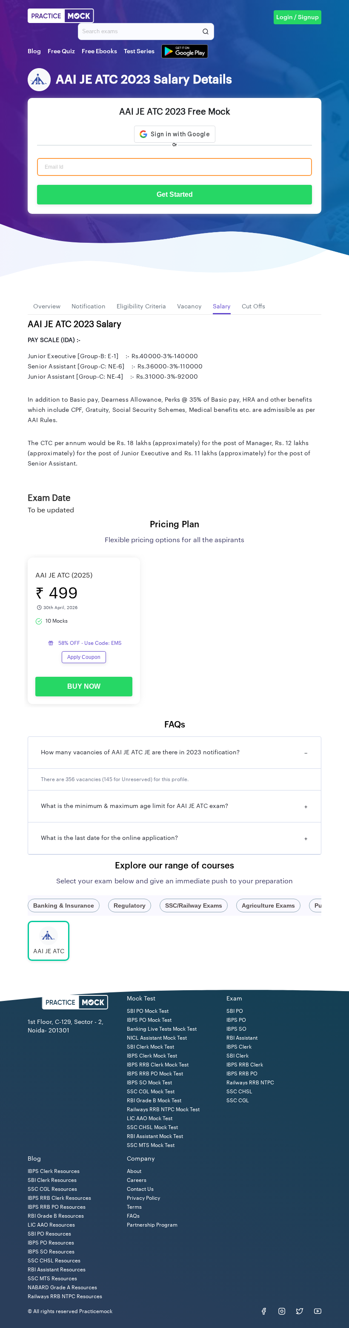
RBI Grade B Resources (56, 1216)
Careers (136, 1180)
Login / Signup (297, 17)
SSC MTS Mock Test (150, 1145)
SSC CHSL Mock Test (152, 1127)
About (134, 1171)
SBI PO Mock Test (148, 1011)
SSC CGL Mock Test (150, 1091)
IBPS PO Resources (51, 1242)
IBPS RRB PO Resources (57, 1207)
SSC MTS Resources (52, 1278)
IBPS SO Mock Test (149, 1082)
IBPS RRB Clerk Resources (59, 1198)
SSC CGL (237, 1100)
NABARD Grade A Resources (62, 1287)
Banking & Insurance (63, 905)
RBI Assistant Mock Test (155, 1136)
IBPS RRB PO (241, 1073)
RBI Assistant (241, 1038)
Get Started (175, 194)
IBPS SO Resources (51, 1251)
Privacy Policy (143, 1198)
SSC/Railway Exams (193, 905)
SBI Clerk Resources (52, 1180)
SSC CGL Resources (52, 1189)
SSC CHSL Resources (54, 1260)
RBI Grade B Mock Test (154, 1100)
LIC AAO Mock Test (149, 1118)
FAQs (133, 1216)
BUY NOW (83, 686)
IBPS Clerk (239, 1046)
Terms (134, 1207)
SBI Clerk (237, 1055)
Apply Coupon (83, 657)
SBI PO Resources (49, 1233)
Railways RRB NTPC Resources (65, 1296)
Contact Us (140, 1189)
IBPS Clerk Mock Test (152, 1055)
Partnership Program (152, 1224)
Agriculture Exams (268, 905)
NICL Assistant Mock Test (157, 1038)
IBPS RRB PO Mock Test (155, 1073)
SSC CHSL (239, 1091)
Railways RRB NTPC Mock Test (163, 1109)
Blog (34, 52)
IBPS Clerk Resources (54, 1171)
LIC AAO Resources (51, 1224)
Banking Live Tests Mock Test (162, 1029)
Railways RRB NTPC (250, 1082)
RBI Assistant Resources (57, 1269)
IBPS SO (236, 1029)
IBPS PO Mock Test (149, 1020)
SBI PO (234, 1011)
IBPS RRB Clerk (244, 1064)
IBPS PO (236, 1020)
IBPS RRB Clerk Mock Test (158, 1064)
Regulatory (130, 905)
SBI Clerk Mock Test (150, 1046)
